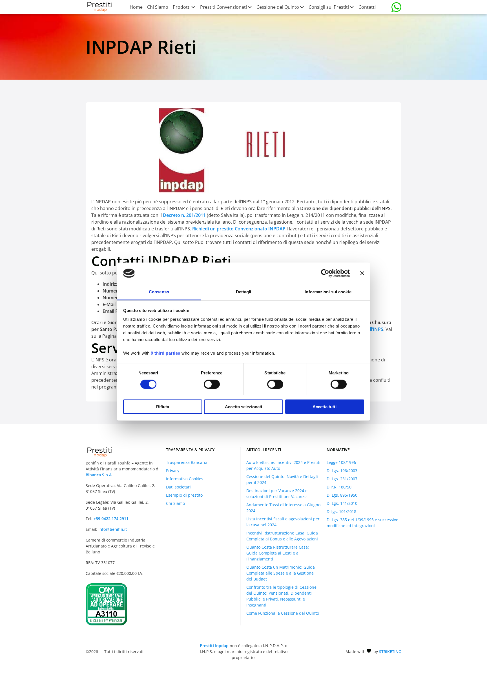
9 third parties (165, 353)
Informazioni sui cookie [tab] (328, 291)
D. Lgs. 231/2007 (342, 478)
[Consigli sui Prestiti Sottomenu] (351, 7)
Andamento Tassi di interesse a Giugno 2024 (283, 507)
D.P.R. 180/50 (339, 487)
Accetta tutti (325, 406)
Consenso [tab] (159, 291)
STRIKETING (390, 651)
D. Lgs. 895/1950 (342, 495)
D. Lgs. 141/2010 (342, 503)
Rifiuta (162, 406)
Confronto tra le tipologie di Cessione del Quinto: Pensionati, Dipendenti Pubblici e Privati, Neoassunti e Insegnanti (281, 596)
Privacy (172, 470)
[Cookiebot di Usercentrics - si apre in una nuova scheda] (325, 273)
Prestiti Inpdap (214, 645)
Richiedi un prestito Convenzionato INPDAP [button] (239, 229)
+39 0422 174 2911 (111, 518)
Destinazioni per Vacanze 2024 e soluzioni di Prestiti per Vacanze (276, 493)
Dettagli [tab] (243, 291)
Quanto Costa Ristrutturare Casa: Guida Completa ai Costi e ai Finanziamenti (277, 553)
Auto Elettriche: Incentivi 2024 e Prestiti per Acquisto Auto (283, 465)
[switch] (212, 384)
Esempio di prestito (184, 495)
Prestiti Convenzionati (223, 7)
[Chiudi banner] (362, 273)
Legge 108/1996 (341, 462)
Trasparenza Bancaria (186, 462)
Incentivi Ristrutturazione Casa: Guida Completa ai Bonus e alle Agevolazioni (282, 536)
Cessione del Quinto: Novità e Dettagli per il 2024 (282, 479)
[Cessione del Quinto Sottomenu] (301, 7)
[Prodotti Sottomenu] (193, 7)
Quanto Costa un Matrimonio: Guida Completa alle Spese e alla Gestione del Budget (280, 573)
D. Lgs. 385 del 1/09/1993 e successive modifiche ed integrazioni (362, 522)
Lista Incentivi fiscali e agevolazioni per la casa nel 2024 (283, 521)
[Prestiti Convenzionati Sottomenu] (249, 7)
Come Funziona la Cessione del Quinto (282, 613)
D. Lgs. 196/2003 (342, 470)
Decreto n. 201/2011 (184, 215)
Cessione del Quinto (277, 7)
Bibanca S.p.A (99, 474)
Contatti (367, 7)
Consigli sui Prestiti (329, 7)
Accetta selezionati (243, 406)
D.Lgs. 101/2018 (341, 511)
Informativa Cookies (184, 478)
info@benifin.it (112, 529)
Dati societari (178, 487)
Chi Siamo (157, 7)
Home (136, 7)
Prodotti (182, 7)
